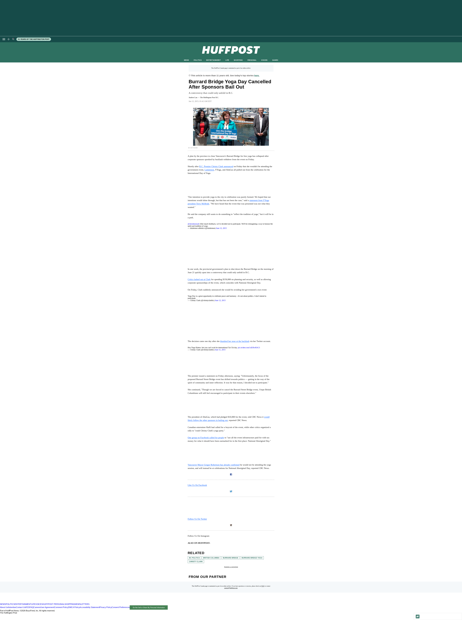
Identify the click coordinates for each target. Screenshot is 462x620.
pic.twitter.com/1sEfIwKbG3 (249, 348)
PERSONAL (252, 60)
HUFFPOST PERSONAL (53, 604)
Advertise (12, 607)
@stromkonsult (193, 224)
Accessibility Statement (89, 607)
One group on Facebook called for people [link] (206, 437)
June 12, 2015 (221, 228)
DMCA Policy (74, 607)
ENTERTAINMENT (213, 60)
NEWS (186, 60)
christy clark (196, 561)
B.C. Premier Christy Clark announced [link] (216, 166)
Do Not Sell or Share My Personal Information (149, 607)
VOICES (264, 60)
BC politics (194, 558)
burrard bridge (230, 558)
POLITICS (198, 60)
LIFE (227, 60)
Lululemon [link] (209, 170)
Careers (36, 607)
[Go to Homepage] (417, 616)
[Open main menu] (3, 39)
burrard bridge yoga (252, 558)
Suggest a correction (231, 567)
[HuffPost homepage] (31, 602)
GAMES (275, 60)
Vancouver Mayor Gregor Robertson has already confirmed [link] (214, 465)
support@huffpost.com (230, 588)
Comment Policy (61, 607)
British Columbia (211, 558)
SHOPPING (238, 60)
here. (256, 75)
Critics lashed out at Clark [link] (199, 279)
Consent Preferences (121, 607)
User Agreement (47, 607)
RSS (28, 607)
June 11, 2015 (220, 350)
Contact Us (21, 607)
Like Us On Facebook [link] (197, 485)
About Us (4, 607)
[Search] (13, 39)
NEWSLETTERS (82, 604)
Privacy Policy (105, 607)
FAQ (262, 586)
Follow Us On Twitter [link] (197, 519)
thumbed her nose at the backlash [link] (234, 341)
